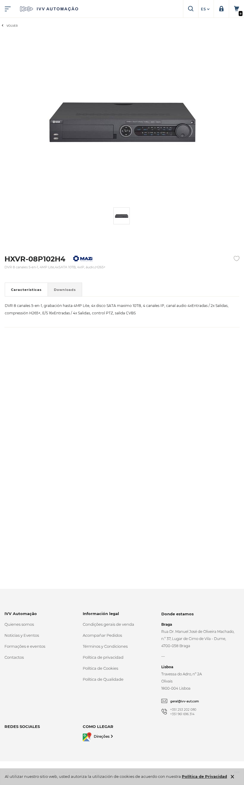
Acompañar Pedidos (102, 635)
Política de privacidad (103, 657)
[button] (206, 9)
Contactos (14, 657)
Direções (101, 736)
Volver (12, 25)
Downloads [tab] (65, 290)
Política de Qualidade (103, 679)
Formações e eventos (24, 646)
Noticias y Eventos (21, 635)
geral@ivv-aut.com (184, 701)
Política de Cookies (100, 668)
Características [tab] (26, 290)
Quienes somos (19, 624)
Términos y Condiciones (105, 646)
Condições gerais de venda (108, 624)
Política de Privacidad (204, 776)
